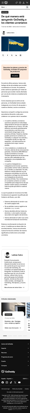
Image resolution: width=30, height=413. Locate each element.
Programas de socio (7, 357)
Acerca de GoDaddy (7, 344)
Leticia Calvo (10, 32)
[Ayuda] (20, 2)
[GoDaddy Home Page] (8, 371)
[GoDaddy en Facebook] (2, 383)
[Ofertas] (16, 2)
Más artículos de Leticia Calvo (13, 287)
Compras (4, 365)
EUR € (25, 378)
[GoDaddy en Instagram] (7, 383)
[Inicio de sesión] (23, 2)
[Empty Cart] (27, 2)
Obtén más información (12, 328)
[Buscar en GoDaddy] (27, 7)
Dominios (8, 314)
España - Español (6, 378)
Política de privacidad (17, 388)
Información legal (5, 388)
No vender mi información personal (15, 392)
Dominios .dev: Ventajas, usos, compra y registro (13, 322)
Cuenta (3, 361)
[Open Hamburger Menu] (2, 2)
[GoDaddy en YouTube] (19, 383)
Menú (3, 7)
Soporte (3, 348)
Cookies (27, 388)
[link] (7, 55)
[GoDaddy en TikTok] (11, 383)
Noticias (5, 12)
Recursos (4, 352)
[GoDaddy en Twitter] (15, 383)
